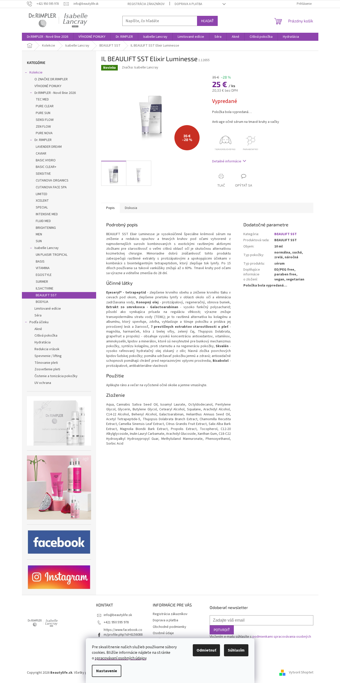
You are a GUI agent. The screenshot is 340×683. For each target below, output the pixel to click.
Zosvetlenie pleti (47, 369)
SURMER (42, 281)
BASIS (40, 261)
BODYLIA (42, 301)
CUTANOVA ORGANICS (52, 180)
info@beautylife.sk (118, 615)
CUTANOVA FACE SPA (51, 187)
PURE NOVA (44, 133)
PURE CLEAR (45, 106)
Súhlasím (236, 650)
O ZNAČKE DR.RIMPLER (51, 79)
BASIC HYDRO (46, 160)
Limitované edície (47, 308)
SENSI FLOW (45, 119)
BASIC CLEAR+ (46, 166)
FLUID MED (43, 221)
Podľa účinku (39, 322)
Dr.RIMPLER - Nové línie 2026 (55, 92)
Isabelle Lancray (46, 247)
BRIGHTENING (46, 227)
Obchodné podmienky (169, 626)
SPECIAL (42, 207)
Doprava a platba (188, 4)
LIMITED (41, 194)
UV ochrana (42, 382)
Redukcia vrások (46, 349)
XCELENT (42, 200)
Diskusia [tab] (131, 207)
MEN (39, 234)
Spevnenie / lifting (48, 355)
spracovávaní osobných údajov (120, 658)
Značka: (140, 67)
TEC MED (42, 99)
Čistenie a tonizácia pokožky (56, 376)
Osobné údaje (163, 633)
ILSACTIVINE (44, 288)
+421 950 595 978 (116, 622)
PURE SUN (43, 113)
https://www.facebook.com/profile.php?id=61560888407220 (123, 634)
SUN (39, 241)
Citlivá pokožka (45, 335)
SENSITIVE (43, 173)
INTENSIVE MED (47, 214)
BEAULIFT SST (46, 295)
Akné (38, 329)
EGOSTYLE (44, 274)
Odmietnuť (206, 650)
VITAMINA (43, 268)
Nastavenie (106, 671)
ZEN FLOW (43, 126)
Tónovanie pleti (46, 362)
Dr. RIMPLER (43, 139)
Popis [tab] (110, 207)
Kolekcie (36, 72)
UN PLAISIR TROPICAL (51, 254)
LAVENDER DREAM (49, 146)
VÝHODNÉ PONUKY (47, 86)
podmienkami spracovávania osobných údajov (260, 639)
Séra (38, 315)
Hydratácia (42, 342)
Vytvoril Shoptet (301, 672)
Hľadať (207, 21)
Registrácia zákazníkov (146, 4)
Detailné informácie (226, 161)
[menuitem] (47, 37)
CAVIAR (41, 153)
